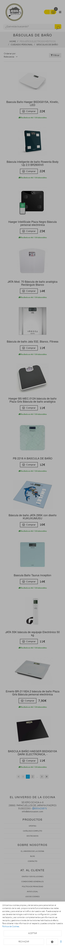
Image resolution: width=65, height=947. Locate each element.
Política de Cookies (10, 926)
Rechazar (23, 941)
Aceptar (32, 933)
